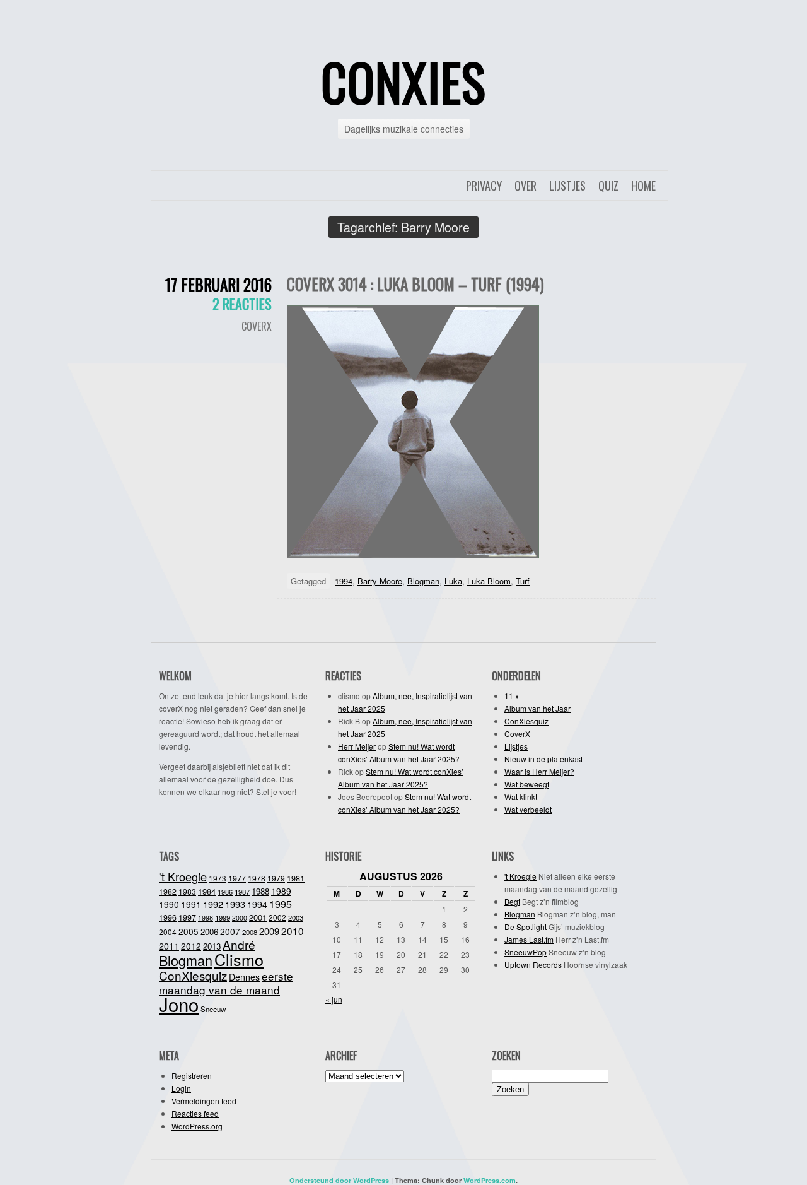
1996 (168, 917)
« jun (333, 999)
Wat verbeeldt (528, 809)
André (239, 944)
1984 (207, 891)
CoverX (256, 326)
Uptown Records (533, 964)
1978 (256, 878)
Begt (512, 901)
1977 (237, 878)
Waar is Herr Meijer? (539, 771)
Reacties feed (195, 1113)
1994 (343, 581)
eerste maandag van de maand (226, 983)
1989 (281, 891)
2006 (209, 932)
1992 (213, 904)
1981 (296, 878)
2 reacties (242, 303)
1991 (191, 904)
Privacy (484, 185)
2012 (191, 946)
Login (181, 1088)
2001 (258, 917)
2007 (230, 931)
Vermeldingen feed (203, 1100)
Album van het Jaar (537, 708)
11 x (511, 695)
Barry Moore (379, 581)
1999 (222, 917)
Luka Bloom (489, 581)
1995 (280, 904)
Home (643, 185)
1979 (276, 878)
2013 (212, 946)
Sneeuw (213, 1009)
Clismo (239, 959)
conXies (403, 81)
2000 (239, 918)
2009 (269, 931)
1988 (260, 891)
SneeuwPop (525, 951)
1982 (168, 891)
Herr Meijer (357, 746)
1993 (235, 904)
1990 (169, 904)
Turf (523, 581)
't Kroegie (183, 876)
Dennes (244, 976)
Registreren (191, 1075)
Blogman (423, 581)
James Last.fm (529, 939)
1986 (225, 892)
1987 (242, 892)
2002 (277, 917)
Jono (179, 1004)
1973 (217, 878)
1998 (205, 917)
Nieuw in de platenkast (543, 758)
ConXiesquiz (526, 721)
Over (525, 185)
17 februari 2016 (218, 284)
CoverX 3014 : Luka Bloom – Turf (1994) (415, 283)
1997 (187, 917)
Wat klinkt (520, 796)
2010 (292, 931)
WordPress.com (489, 1180)
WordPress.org (197, 1126)
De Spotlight (525, 926)
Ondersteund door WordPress (339, 1180)
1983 (187, 891)
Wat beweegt (526, 784)
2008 (249, 932)
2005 (188, 931)
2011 (169, 946)
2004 (168, 931)
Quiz (608, 185)
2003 (295, 917)
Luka (453, 581)
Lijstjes (567, 185)
